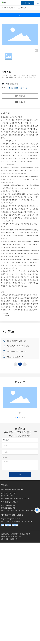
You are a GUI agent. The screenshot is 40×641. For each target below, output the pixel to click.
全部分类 (20, 15)
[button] (15, 417)
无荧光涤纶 (6, 315)
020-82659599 (10, 505)
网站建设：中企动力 (7, 536)
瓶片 (20, 413)
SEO (20, 536)
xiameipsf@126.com (18, 87)
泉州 (15, 536)
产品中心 (12, 8)
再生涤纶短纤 (21, 8)
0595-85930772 (10, 493)
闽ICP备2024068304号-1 (9, 539)
